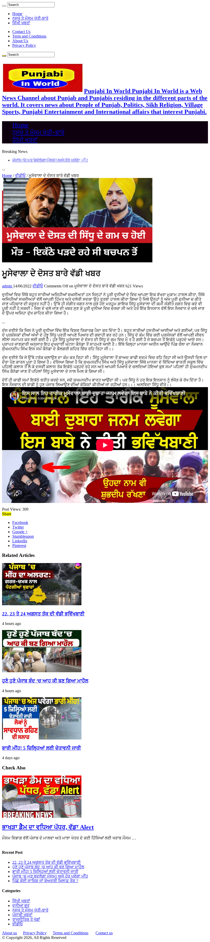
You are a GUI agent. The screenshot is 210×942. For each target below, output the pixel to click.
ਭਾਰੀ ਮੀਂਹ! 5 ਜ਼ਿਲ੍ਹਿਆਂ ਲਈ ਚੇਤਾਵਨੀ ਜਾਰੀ (41, 748)
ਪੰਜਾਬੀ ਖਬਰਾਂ (22, 915)
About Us (20, 41)
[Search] (4, 6)
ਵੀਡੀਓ (20, 175)
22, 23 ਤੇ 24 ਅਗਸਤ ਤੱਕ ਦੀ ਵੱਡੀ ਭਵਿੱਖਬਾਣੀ (43, 613)
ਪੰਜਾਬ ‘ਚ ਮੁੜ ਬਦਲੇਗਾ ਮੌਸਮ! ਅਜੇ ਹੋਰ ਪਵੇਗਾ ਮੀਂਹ (50, 160)
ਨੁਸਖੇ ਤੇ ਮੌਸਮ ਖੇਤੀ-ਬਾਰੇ (30, 18)
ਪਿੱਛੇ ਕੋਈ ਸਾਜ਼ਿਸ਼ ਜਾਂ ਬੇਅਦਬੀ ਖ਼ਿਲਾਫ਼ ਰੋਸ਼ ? (45, 881)
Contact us (104, 933)
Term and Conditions (29, 36)
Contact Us (21, 31)
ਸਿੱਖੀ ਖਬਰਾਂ (21, 23)
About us (9, 933)
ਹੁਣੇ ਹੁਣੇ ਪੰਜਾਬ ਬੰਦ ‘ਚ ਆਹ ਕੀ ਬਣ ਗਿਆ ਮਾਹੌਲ (45, 680)
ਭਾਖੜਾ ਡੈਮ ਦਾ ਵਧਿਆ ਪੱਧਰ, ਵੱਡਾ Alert (48, 827)
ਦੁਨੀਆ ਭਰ (20, 905)
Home (17, 14)
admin (7, 286)
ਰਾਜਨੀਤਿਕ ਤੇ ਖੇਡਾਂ (26, 919)
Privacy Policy (24, 45)
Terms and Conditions (70, 933)
